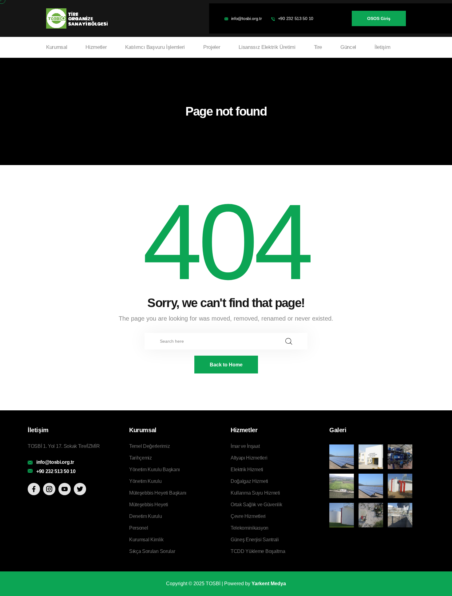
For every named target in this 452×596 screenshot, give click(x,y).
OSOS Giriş (379, 18)
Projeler (211, 47)
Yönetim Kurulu (145, 481)
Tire (318, 47)
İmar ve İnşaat (245, 446)
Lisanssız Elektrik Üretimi (267, 47)
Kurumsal (56, 47)
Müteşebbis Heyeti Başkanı (157, 492)
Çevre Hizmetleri (248, 516)
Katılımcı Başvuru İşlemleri (155, 47)
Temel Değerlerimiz (149, 446)
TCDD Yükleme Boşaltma (258, 551)
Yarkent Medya (269, 583)
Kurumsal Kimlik (146, 539)
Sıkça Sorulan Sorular (152, 551)
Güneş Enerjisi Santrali (255, 539)
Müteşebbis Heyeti (148, 504)
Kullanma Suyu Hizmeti (255, 492)
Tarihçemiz (140, 457)
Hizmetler (96, 47)
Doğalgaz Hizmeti (249, 481)
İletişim (382, 47)
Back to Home (226, 364)
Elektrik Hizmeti (247, 469)
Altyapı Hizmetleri (249, 457)
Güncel (348, 47)
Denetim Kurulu (145, 516)
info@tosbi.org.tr (246, 18)
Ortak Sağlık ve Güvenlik (256, 504)
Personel (138, 528)
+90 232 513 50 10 (295, 18)
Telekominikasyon (249, 528)
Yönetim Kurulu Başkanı (154, 469)
